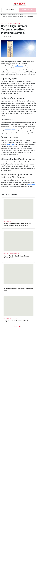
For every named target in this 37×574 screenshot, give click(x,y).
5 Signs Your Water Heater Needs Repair (16, 321)
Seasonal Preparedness (14, 23)
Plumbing (3, 23)
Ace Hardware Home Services (9, 14)
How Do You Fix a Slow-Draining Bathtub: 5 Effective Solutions (17, 257)
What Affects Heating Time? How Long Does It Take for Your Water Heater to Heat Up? (18, 224)
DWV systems (19, 66)
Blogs (21, 14)
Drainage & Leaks (8, 253)
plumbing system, (10, 129)
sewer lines (10, 144)
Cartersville (31, 184)
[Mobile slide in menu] (2, 3)
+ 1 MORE (15, 221)
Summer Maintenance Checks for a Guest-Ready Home (18, 289)
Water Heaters (7, 221)
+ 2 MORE (16, 253)
